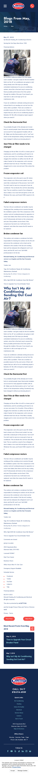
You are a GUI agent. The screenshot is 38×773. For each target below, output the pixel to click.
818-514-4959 (19, 692)
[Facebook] (8, 751)
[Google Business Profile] (30, 751)
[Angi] (19, 751)
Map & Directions (19, 729)
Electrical (19, 710)
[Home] (18, 6)
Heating (19, 704)
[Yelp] (15, 751)
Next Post (28, 619)
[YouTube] (12, 751)
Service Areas (19, 713)
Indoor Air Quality (19, 707)
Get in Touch (19, 719)
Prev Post (9, 619)
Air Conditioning (19, 701)
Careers (19, 716)
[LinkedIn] (23, 751)
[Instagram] (26, 751)
